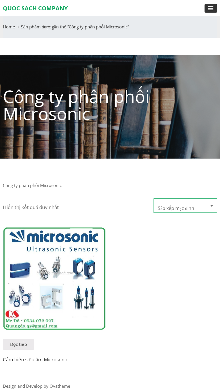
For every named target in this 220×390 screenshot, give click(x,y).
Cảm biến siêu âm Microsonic (35, 359)
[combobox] (185, 205)
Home (9, 27)
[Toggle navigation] (211, 8)
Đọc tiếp (18, 344)
